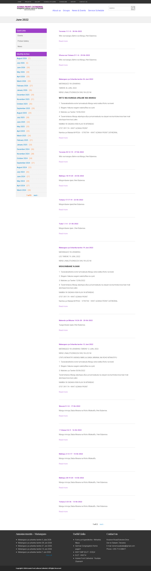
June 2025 (21, 122)
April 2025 (21, 131)
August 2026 (22, 58)
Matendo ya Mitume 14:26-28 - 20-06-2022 (76, 320)
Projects (28, 2)
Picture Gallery (23, 41)
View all (49, 555)
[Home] (30, 10)
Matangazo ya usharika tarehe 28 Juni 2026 (35, 543)
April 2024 (21, 186)
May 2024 (21, 181)
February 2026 (22, 86)
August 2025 (22, 113)
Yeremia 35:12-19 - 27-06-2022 (71, 152)
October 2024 (22, 158)
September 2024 (23, 163)
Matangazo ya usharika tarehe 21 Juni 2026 (35, 546)
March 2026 (21, 81)
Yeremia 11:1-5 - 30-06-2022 (70, 31)
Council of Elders (50, 2)
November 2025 (23, 99)
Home (19, 2)
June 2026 (21, 67)
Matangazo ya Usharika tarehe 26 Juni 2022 (76, 79)
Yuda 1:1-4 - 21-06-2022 (68, 224)
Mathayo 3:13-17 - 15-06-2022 (71, 454)
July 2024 (21, 172)
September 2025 (23, 108)
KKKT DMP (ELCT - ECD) (85, 552)
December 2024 (23, 149)
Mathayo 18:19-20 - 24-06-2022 (71, 176)
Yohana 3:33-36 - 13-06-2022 (70, 502)
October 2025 (22, 104)
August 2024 (22, 167)
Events (20, 36)
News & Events (79, 10)
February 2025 (22, 140)
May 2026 (21, 72)
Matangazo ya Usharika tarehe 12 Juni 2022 (76, 344)
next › (36, 195)
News (20, 46)
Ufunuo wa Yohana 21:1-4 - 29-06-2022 (74, 55)
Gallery (37, 2)
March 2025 (21, 136)
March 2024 (21, 190)
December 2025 (23, 95)
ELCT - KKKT (80, 555)
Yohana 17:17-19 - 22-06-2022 (71, 200)
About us (57, 10)
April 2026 (21, 77)
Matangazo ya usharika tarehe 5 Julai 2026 (34, 540)
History (73, 2)
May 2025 (21, 126)
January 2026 (22, 90)
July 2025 (21, 117)
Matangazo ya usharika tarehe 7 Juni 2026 (34, 552)
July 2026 (21, 63)
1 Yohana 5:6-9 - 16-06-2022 (70, 430)
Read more (63, 41)
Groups (66, 10)
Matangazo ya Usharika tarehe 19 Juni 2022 (76, 248)
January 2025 (22, 145)
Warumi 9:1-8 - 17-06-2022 (69, 406)
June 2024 (21, 176)
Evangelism (63, 2)
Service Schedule (96, 10)
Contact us (83, 2)
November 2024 (23, 154)
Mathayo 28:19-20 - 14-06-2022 (71, 478)
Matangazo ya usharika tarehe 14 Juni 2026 (35, 549)
